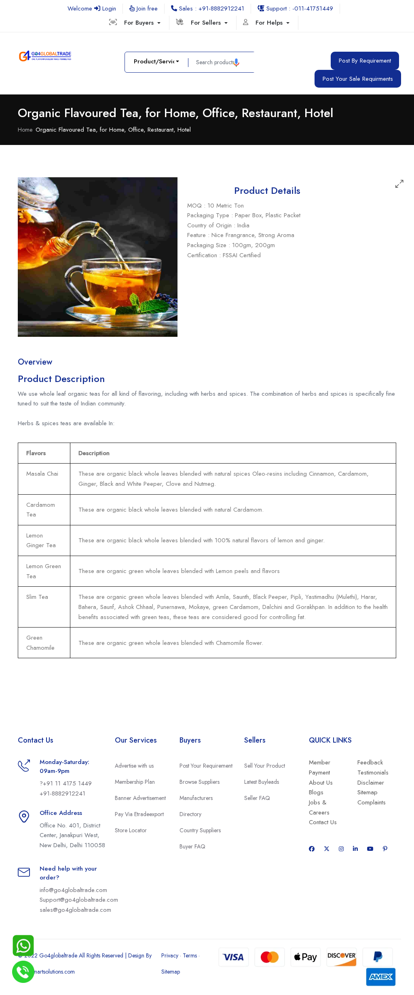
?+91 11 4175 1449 (66, 783)
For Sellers (207, 22)
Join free (146, 8)
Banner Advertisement (140, 798)
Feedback (370, 762)
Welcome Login (92, 8)
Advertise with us (134, 766)
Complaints (371, 802)
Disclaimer (370, 782)
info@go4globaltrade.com (73, 890)
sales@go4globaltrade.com (75, 909)
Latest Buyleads (261, 782)
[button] (236, 62)
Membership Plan (135, 782)
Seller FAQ (257, 798)
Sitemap (367, 792)
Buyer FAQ (192, 846)
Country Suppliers (200, 830)
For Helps (270, 22)
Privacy (169, 955)
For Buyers (140, 22)
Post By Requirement (365, 60)
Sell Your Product (264, 766)
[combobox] (156, 62)
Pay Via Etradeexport (139, 814)
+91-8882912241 (62, 793)
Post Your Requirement (206, 766)
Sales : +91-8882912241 (210, 8)
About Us (321, 782)
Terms (190, 955)
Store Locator (131, 830)
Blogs (316, 792)
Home (25, 130)
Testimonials (373, 772)
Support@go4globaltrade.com (79, 899)
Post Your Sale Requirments (358, 78)
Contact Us (323, 822)
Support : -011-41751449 (298, 8)
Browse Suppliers (200, 782)
